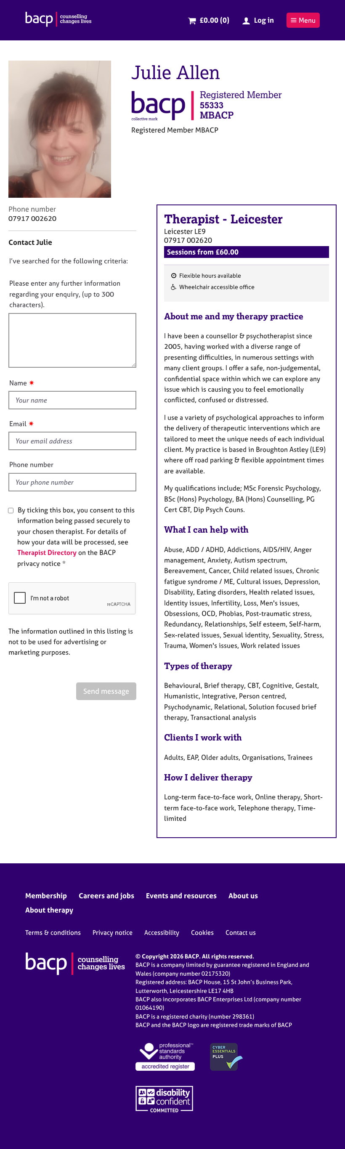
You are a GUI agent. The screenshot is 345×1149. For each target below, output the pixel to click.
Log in (264, 20)
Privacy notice (113, 933)
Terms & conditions (53, 933)
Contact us (241, 933)
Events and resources (181, 895)
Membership (46, 895)
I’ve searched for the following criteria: (68, 261)
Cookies (202, 933)
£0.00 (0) (214, 20)
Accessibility (161, 933)
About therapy (49, 909)
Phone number (31, 464)
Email (18, 423)
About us (243, 895)
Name (18, 383)
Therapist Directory (47, 552)
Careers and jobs (106, 895)
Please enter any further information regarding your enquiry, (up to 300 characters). (64, 294)
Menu (307, 20)
